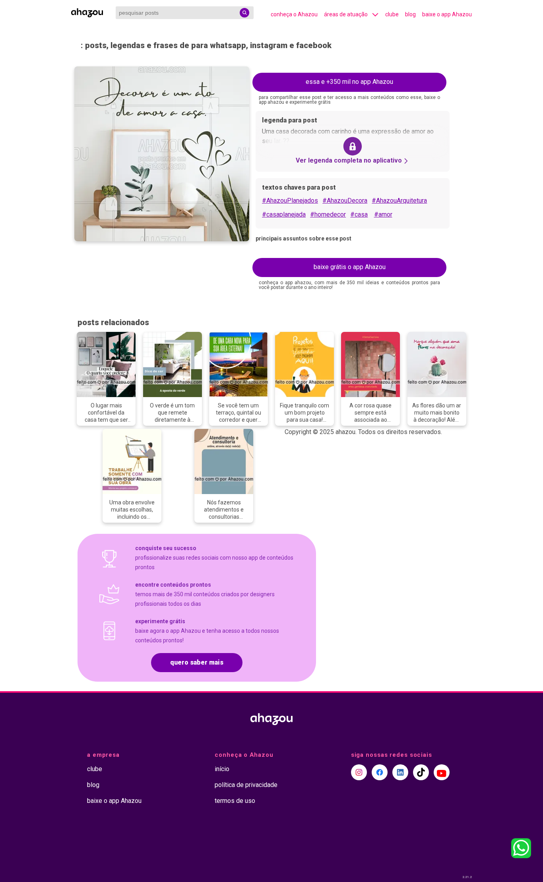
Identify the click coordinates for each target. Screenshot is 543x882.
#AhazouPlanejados (290, 200)
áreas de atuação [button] (346, 14)
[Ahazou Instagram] (359, 772)
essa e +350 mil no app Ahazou (349, 81)
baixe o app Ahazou (447, 14)
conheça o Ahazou (294, 14)
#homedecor (328, 214)
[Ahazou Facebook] (380, 772)
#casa (359, 214)
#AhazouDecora (344, 200)
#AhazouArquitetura (399, 200)
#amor (383, 214)
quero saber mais (196, 662)
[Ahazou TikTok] (421, 772)
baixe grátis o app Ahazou (350, 267)
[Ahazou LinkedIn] (400, 772)
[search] (244, 12)
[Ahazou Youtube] (442, 772)
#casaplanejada (284, 214)
